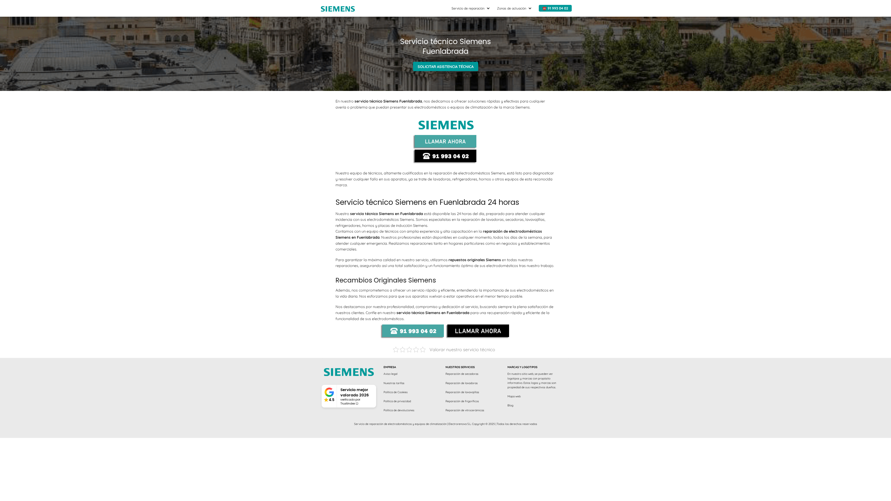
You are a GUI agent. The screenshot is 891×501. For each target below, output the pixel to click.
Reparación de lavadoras (462, 383)
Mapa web (514, 396)
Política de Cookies (396, 392)
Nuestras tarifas (394, 383)
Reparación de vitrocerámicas (465, 410)
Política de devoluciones (399, 410)
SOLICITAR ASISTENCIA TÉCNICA (446, 66)
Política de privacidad (397, 401)
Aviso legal (390, 374)
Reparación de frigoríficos (462, 401)
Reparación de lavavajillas (462, 392)
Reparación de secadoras (462, 374)
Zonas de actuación (511, 8)
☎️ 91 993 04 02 (555, 8)
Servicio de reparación (468, 8)
